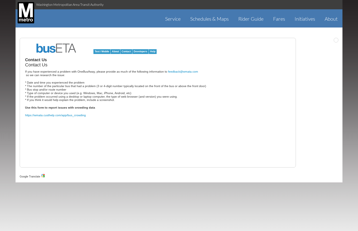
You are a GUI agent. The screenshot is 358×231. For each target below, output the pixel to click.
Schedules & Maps (209, 19)
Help (152, 51)
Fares (279, 19)
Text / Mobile (102, 51)
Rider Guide (251, 19)
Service (173, 19)
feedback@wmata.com (183, 71)
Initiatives (305, 19)
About (331, 19)
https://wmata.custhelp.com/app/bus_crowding (55, 115)
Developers (140, 51)
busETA (56, 48)
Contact (126, 51)
